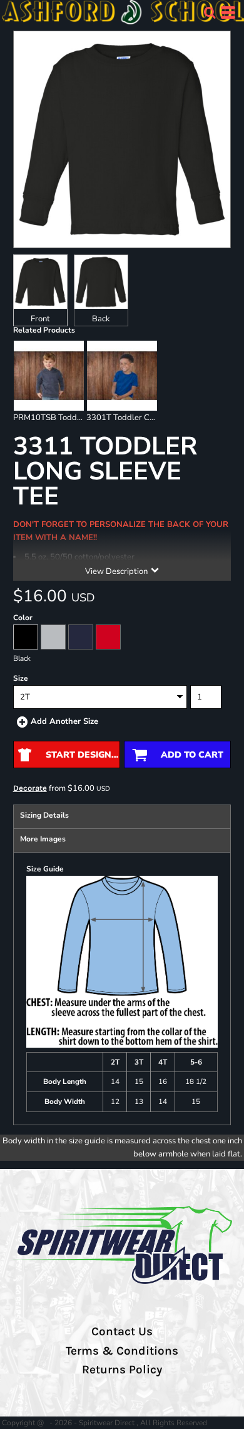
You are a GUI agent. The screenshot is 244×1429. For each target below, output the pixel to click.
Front (40, 318)
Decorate (30, 788)
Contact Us (122, 1331)
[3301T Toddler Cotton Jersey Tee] (122, 375)
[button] (209, 12)
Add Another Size (64, 721)
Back (101, 318)
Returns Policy (122, 1369)
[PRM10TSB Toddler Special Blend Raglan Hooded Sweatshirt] (48, 375)
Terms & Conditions (122, 1351)
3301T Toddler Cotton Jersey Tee (147, 417)
